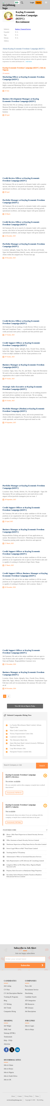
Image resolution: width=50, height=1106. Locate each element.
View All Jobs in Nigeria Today (25, 706)
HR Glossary (29, 1008)
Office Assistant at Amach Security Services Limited (23, 840)
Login (32, 2)
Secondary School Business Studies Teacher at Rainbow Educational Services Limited (24, 875)
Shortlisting (29, 993)
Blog (5, 1000)
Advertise (7, 1044)
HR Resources (29, 1004)
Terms (37, 1096)
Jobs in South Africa (10, 1076)
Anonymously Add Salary (14, 822)
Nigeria (19, 2)
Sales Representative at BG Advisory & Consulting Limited (25, 861)
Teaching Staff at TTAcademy (16, 852)
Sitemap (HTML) (9, 1033)
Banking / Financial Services (23, 29)
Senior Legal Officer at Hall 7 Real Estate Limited (22, 848)
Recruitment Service (31, 990)
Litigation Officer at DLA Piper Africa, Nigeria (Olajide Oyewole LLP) (24, 866)
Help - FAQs (8, 1040)
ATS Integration (30, 1000)
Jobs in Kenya (8, 1069)
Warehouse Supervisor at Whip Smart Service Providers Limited (26, 844)
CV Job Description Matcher (13, 993)
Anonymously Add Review (14, 793)
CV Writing (8, 1004)
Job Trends (7, 1008)
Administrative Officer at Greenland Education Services (24, 857)
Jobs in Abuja (29, 1029)
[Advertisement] (25, 147)
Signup (38, 2)
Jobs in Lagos (29, 1026)
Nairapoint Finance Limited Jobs (20, 752)
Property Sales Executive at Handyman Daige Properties (24, 870)
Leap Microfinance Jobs (18, 748)
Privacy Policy (29, 1096)
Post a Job (28, 986)
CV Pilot (7, 990)
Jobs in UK (7, 1080)
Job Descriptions (30, 1011)
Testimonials (8, 1037)
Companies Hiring (10, 1011)
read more (29, 61)
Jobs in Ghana (8, 1065)
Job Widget (7, 1026)
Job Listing (7, 986)
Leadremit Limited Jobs (18, 737)
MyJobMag (40, 1100)
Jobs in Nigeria (9, 1072)
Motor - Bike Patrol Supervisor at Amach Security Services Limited (25, 835)
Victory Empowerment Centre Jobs (21, 734)
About (13, 1096)
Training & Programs (11, 997)
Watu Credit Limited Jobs (18, 730)
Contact (20, 1096)
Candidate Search (30, 997)
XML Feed (7, 1029)
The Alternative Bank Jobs (18, 740)
